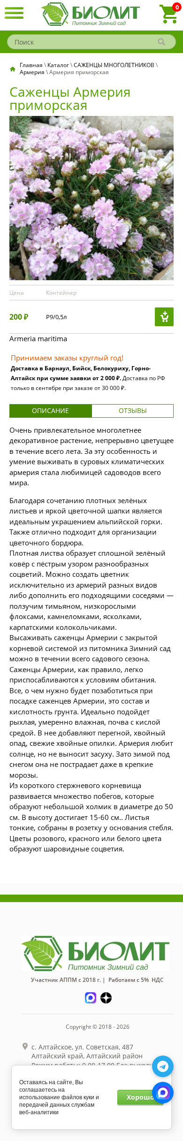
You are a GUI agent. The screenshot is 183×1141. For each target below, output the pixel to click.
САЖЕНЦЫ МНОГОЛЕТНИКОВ (114, 65)
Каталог (58, 65)
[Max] (163, 1092)
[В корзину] (164, 316)
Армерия (32, 72)
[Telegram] (163, 1066)
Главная (31, 65)
